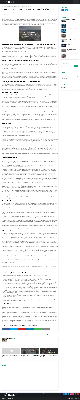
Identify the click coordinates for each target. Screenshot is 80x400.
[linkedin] (75, 394)
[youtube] (73, 394)
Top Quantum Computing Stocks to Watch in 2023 (71, 35)
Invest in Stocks (70, 78)
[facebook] (62, 10)
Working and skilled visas (33, 325)
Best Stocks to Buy (70, 76)
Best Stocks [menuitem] (22, 1)
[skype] (68, 394)
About (72, 398)
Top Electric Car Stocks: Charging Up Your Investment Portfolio (71, 21)
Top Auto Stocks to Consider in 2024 (70, 25)
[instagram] (71, 394)
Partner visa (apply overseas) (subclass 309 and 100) (30, 356)
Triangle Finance (10, 398)
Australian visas (6, 6)
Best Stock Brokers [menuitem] (37, 1)
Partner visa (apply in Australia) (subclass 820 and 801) (48, 356)
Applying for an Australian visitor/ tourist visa (10, 356)
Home (3, 6)
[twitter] (66, 10)
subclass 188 (11, 325)
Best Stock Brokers (70, 74)
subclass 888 (16, 325)
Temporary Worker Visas (23, 325)
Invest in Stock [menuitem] (29, 1)
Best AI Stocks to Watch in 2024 (71, 45)
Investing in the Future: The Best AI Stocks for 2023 (71, 30)
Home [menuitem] (18, 1)
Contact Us (77, 398)
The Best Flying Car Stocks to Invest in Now (71, 40)
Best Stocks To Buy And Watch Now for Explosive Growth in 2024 (71, 51)
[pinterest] (78, 394)
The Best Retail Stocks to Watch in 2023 (71, 55)
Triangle (4, 14)
